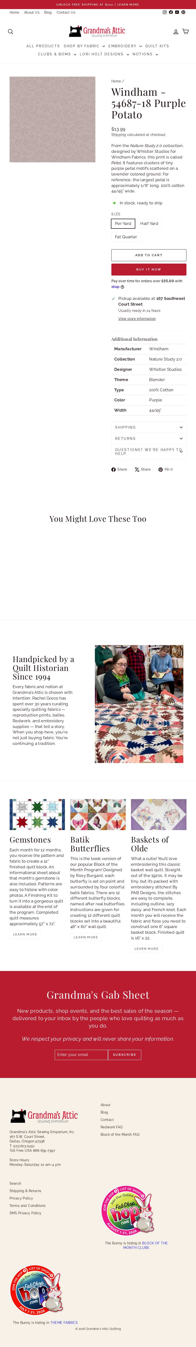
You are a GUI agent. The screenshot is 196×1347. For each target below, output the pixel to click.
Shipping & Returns (25, 1191)
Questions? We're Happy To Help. (148, 452)
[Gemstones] (37, 814)
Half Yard (149, 223)
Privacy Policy (21, 1198)
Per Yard (123, 223)
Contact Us (66, 12)
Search (15, 1183)
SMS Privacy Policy (26, 1213)
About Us (31, 12)
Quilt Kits (157, 46)
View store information (137, 319)
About (105, 1105)
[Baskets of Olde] (158, 814)
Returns (125, 438)
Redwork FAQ (112, 1127)
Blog (48, 12)
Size (116, 214)
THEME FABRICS (64, 1323)
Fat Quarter (126, 236)
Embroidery (123, 46)
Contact (107, 1120)
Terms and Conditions (28, 1206)
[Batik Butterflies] (98, 814)
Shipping (118, 135)
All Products (43, 46)
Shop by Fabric (82, 46)
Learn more (25, 934)
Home (14, 12)
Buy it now (149, 269)
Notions (143, 54)
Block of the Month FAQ (120, 1134)
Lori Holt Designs (102, 54)
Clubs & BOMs (55, 54)
